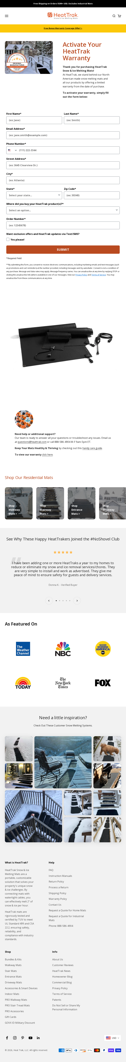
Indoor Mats (12, 994)
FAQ (51, 870)
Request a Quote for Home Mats (67, 910)
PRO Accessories (14, 1011)
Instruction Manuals (60, 876)
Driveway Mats (13, 982)
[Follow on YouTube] (30, 1038)
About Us (57, 959)
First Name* (13, 113)
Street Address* (16, 159)
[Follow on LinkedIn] (38, 1038)
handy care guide (92, 448)
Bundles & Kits (13, 959)
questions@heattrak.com (32, 442)
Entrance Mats (13, 976)
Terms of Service (98, 275)
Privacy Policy (81, 275)
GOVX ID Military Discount (20, 1022)
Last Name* (71, 113)
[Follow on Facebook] (7, 1038)
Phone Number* (16, 143)
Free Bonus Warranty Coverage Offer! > (63, 28)
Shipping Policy (57, 893)
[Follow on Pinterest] (23, 1038)
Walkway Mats (13, 965)
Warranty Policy (58, 899)
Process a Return (58, 887)
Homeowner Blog (62, 976)
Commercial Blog (62, 982)
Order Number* (16, 219)
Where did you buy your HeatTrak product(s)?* (35, 204)
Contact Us (55, 904)
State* (10, 189)
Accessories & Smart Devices (21, 988)
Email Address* (15, 128)
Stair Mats (11, 971)
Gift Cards (10, 1017)
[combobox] (12, 150)
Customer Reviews (62, 965)
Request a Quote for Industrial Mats (66, 918)
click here (47, 454)
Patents (56, 999)
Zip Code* (70, 189)
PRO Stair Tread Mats (17, 1005)
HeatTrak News (61, 971)
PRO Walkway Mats (16, 999)
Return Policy (56, 881)
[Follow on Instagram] (15, 1038)
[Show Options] (59, 195)
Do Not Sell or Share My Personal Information (66, 1007)
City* (9, 174)
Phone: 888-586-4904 (61, 926)
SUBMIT (63, 249)
